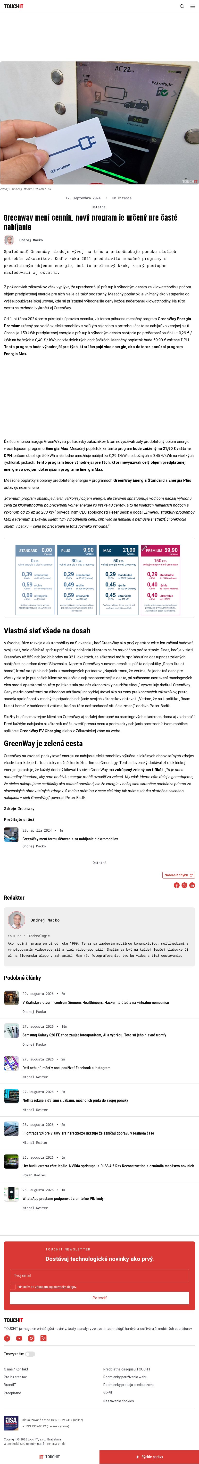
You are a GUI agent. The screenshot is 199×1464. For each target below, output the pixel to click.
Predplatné (12, 1393)
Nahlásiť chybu (176, 875)
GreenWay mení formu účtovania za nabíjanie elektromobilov (70, 839)
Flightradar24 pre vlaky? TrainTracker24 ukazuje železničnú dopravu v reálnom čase (88, 1133)
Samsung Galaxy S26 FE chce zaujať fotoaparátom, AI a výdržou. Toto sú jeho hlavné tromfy (94, 1035)
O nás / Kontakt (16, 1369)
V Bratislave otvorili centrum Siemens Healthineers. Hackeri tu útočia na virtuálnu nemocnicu (96, 1002)
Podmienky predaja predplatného (129, 1385)
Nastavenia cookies (118, 1401)
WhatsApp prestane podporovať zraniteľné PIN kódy (63, 1198)
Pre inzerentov (15, 1377)
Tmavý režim (14, 1354)
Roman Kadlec (34, 1175)
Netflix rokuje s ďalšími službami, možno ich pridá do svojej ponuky (75, 1100)
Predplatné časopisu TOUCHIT (127, 1369)
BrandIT (10, 1385)
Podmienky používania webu (125, 1377)
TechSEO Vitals (55, 1444)
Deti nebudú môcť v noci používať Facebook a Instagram (66, 1068)
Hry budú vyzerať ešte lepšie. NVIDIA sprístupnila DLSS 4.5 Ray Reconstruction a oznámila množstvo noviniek (108, 1166)
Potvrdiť (99, 1298)
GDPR (107, 1393)
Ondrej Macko (31, 240)
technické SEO (16, 1444)
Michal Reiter (35, 1077)
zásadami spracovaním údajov (55, 1287)
